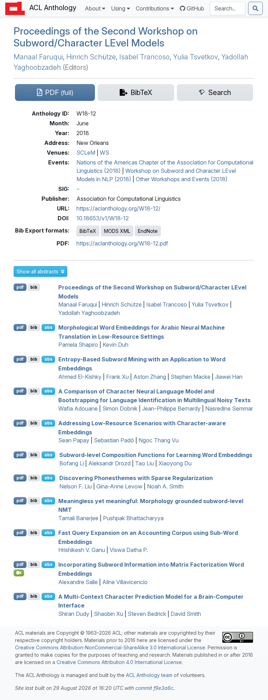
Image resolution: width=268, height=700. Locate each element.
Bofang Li (71, 463)
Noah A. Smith (165, 486)
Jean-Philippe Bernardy (171, 408)
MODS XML (117, 231)
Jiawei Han (229, 376)
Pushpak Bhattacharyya (133, 518)
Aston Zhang (149, 376)
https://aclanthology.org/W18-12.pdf (122, 243)
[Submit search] (255, 8)
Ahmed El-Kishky (80, 376)
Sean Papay (73, 440)
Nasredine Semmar (229, 408)
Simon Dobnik (119, 408)
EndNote (148, 231)
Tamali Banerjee (78, 518)
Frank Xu (117, 376)
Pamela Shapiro (78, 344)
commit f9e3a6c (154, 688)
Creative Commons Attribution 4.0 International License (119, 662)
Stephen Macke (190, 376)
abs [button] (48, 327)
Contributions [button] (152, 8)
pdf (20, 287)
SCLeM (85, 152)
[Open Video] (19, 572)
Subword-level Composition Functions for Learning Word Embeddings (155, 454)
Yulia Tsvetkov (195, 57)
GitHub (195, 8)
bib (33, 287)
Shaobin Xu (108, 613)
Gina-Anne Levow (119, 486)
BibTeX (88, 231)
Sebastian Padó (114, 440)
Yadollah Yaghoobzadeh (89, 312)
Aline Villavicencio (125, 582)
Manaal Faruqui (38, 57)
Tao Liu (144, 463)
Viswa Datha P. (129, 549)
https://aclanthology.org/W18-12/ (118, 208)
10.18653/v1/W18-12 (102, 218)
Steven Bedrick (147, 613)
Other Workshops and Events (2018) (182, 179)
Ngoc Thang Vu (159, 440)
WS (104, 152)
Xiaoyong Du (175, 463)
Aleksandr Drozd (109, 463)
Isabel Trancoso (144, 57)
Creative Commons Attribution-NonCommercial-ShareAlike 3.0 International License (110, 647)
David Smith (186, 613)
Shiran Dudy (73, 613)
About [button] (92, 8)
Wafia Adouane (78, 408)
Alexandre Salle (78, 582)
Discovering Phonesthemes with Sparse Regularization (136, 477)
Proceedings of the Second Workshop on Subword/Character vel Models (106, 37)
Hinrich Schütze (91, 57)
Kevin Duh (115, 344)
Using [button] (118, 8)
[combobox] (227, 8)
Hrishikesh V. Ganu (81, 549)
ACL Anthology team (149, 675)
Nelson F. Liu (75, 486)
